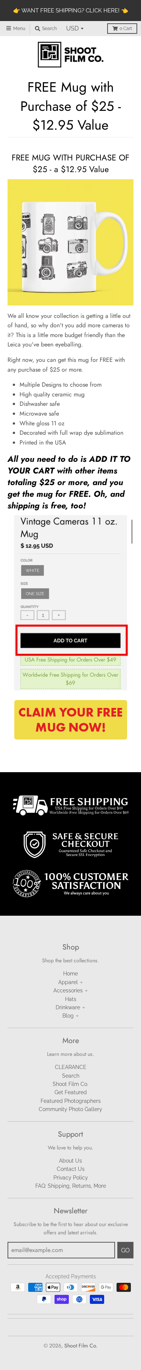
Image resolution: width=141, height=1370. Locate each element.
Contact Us (71, 1169)
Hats (70, 999)
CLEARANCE (70, 1067)
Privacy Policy (70, 1178)
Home (70, 974)
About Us (70, 1161)
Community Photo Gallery (70, 1109)
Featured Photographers (71, 1101)
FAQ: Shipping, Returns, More (70, 1186)
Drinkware (68, 1007)
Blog (68, 1016)
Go (125, 1250)
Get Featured (71, 1092)
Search (70, 1076)
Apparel (68, 982)
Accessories (68, 990)
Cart (126, 28)
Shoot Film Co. (70, 1084)
